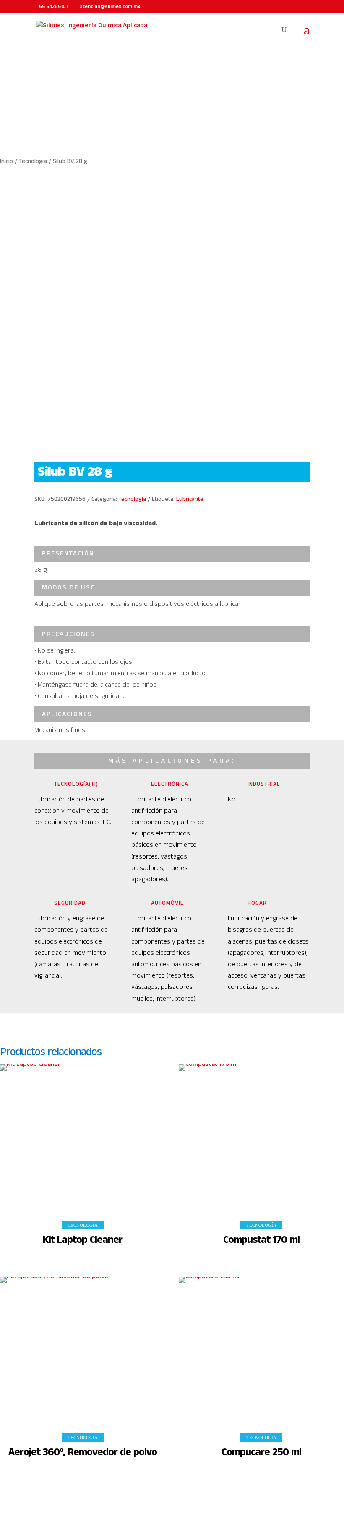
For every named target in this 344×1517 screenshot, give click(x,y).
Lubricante (189, 499)
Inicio (6, 161)
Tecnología (33, 161)
